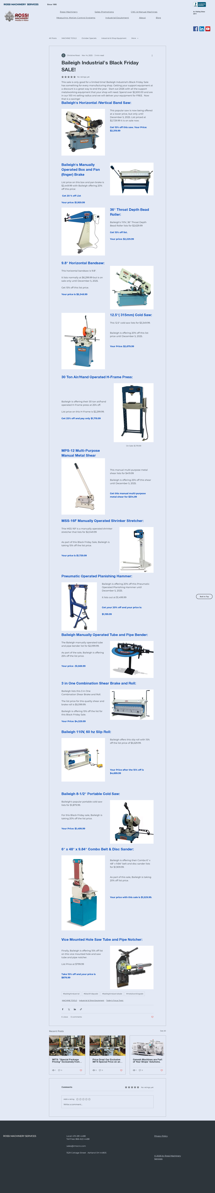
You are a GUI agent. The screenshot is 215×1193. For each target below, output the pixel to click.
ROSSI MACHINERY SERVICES (21, 4)
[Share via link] (81, 1009)
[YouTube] (207, 28)
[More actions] (152, 55)
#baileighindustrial (71, 994)
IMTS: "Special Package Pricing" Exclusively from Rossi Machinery (66, 1061)
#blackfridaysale (91, 994)
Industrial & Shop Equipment (113, 38)
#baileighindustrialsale (112, 994)
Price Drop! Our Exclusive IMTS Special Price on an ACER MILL (106, 1061)
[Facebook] (195, 28)
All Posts (53, 38)
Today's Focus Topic (114, 1000)
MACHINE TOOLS (69, 38)
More (133, 38)
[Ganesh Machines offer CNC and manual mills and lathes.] (148, 1046)
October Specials (89, 38)
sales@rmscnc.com (76, 1146)
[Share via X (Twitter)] (69, 1009)
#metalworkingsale (134, 994)
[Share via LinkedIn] (75, 1009)
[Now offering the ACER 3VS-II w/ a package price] (67, 1046)
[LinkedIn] (201, 28)
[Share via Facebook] (62, 1009)
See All (163, 1031)
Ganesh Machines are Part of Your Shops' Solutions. (147, 1061)
